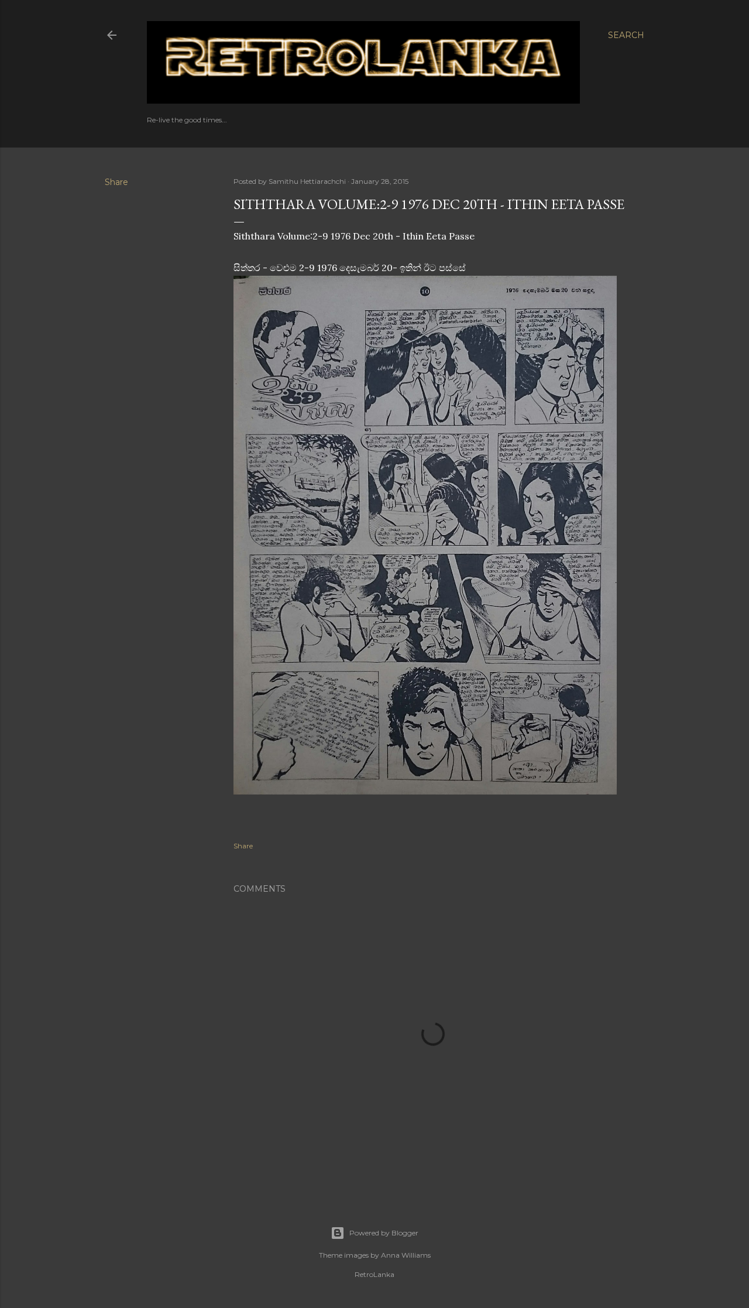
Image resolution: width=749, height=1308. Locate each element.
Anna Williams (406, 1255)
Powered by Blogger (383, 1232)
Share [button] (116, 182)
